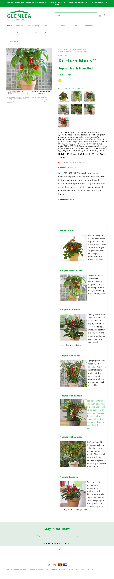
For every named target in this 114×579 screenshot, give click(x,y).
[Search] (94, 15)
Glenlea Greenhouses (20, 569)
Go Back (14, 41)
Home (9, 33)
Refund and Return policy (55, 569)
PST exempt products (23, 33)
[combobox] (76, 15)
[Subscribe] (77, 536)
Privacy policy (73, 569)
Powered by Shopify (36, 569)
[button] (20, 25)
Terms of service (87, 569)
